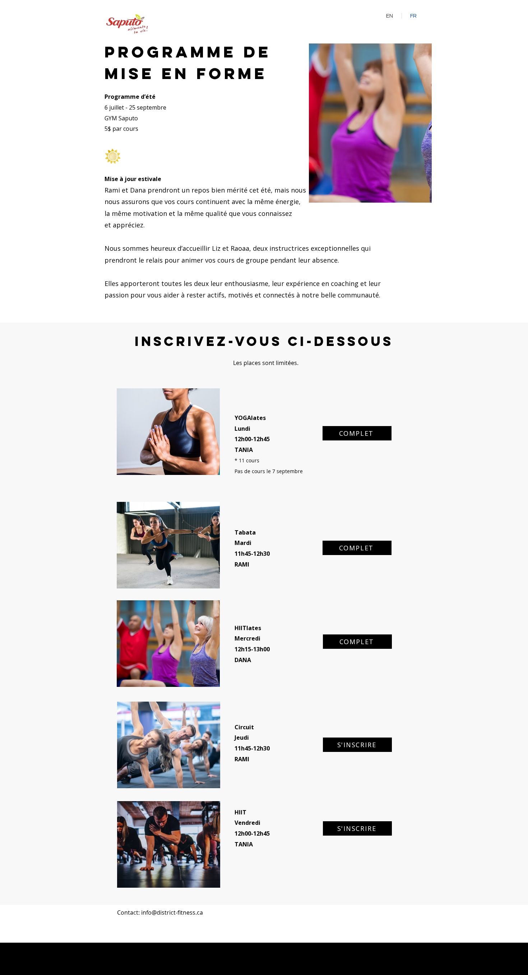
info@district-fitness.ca (172, 912)
